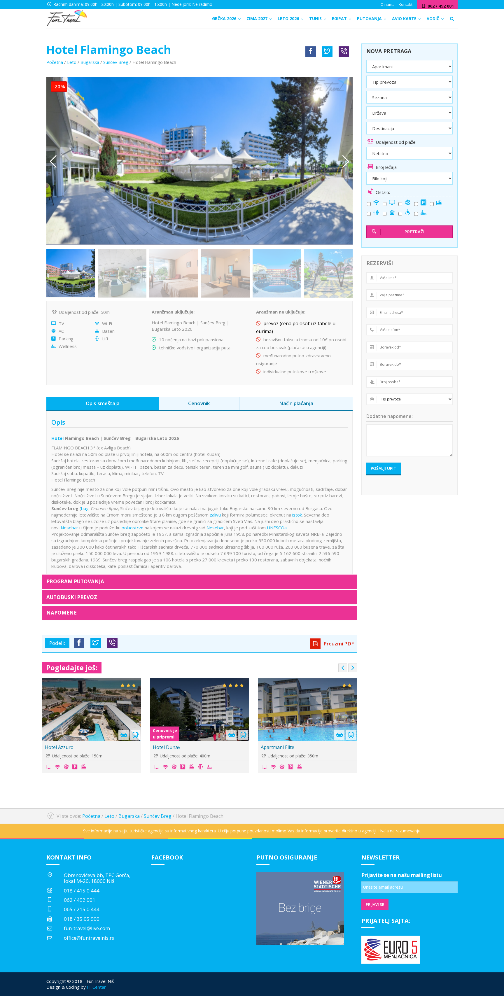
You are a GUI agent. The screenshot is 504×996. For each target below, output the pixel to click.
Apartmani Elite (277, 747)
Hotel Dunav (166, 747)
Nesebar (69, 528)
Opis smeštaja (103, 403)
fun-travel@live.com (87, 928)
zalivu (215, 515)
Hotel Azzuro (59, 747)
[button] (346, 161)
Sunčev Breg (115, 62)
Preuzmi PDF (338, 643)
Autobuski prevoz (71, 597)
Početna (54, 62)
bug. (85, 508)
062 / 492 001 (79, 900)
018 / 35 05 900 (81, 919)
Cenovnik (199, 403)
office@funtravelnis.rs (89, 937)
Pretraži (414, 231)
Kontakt (405, 4)
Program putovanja (75, 581)
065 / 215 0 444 (81, 909)
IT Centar (96, 987)
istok (297, 515)
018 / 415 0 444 (81, 890)
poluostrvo (133, 528)
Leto (71, 62)
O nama (388, 4)
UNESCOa (277, 528)
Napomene (61, 612)
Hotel (57, 438)
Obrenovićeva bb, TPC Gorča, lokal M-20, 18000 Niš (97, 878)
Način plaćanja (296, 403)
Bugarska (89, 62)
